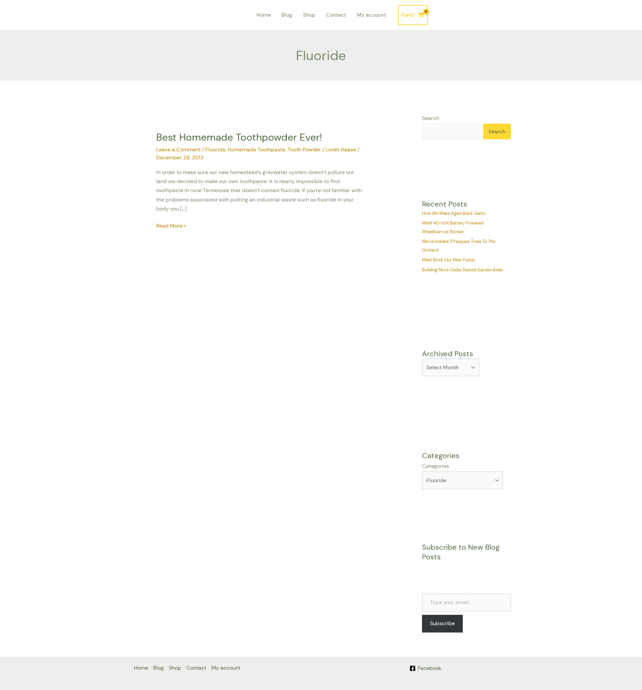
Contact (336, 14)
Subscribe (442, 623)
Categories (435, 465)
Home (263, 14)
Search (430, 118)
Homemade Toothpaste (256, 149)
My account (371, 14)
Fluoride (215, 149)
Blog (287, 14)
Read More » (171, 225)
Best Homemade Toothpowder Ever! (239, 137)
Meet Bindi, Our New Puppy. (448, 260)
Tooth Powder (304, 149)
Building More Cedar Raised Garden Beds (462, 270)
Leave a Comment (178, 149)
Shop (309, 14)
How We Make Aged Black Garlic (454, 213)
